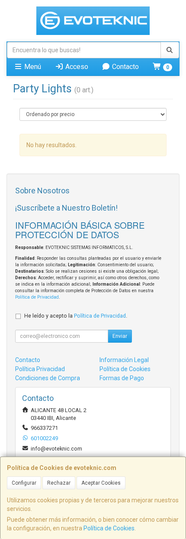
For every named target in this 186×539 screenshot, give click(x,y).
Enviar (119, 336)
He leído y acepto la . (75, 315)
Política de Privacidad (37, 297)
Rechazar (59, 483)
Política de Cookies (109, 528)
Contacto (124, 67)
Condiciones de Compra (47, 378)
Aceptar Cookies (101, 483)
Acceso (76, 67)
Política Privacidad (40, 369)
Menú (31, 67)
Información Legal (124, 359)
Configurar (24, 483)
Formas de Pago (121, 378)
